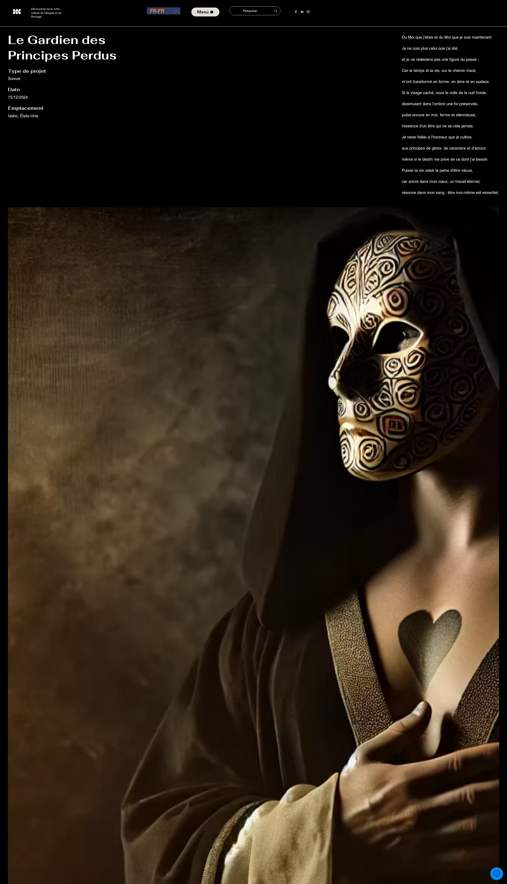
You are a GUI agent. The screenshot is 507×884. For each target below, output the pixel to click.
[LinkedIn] (302, 11)
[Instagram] (308, 11)
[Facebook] (296, 11)
